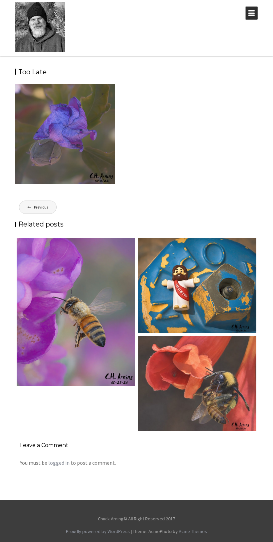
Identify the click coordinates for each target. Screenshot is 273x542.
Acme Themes (193, 531)
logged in (59, 462)
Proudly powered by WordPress (98, 531)
